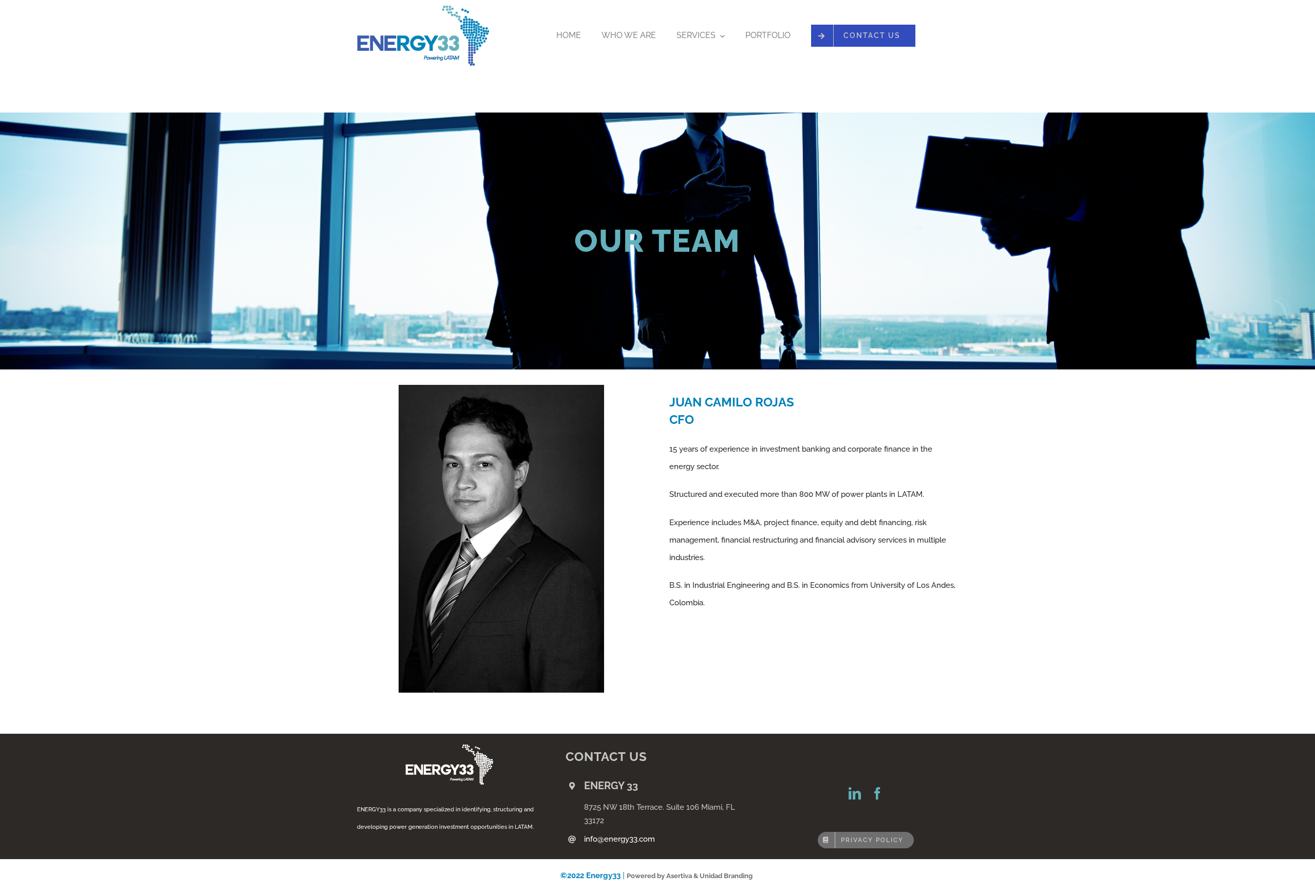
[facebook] (877, 793)
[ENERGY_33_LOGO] (423, 9)
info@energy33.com (619, 839)
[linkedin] (855, 793)
